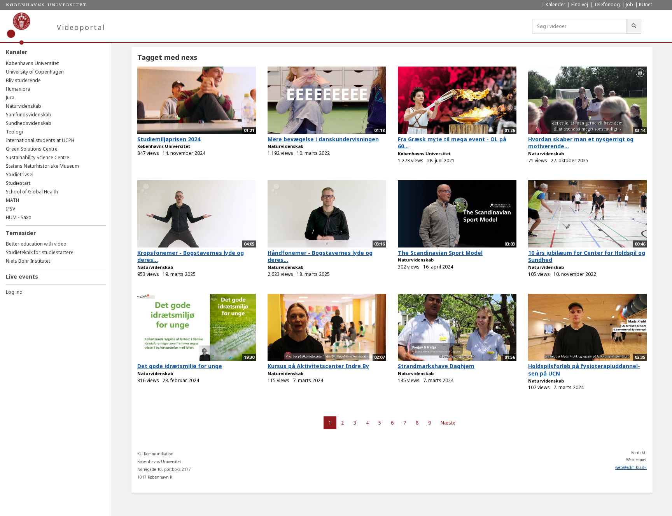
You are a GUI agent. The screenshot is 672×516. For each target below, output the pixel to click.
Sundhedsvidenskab (28, 123)
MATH (12, 200)
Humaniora (18, 89)
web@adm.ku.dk (631, 467)
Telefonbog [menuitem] (607, 4)
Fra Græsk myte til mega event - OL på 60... (452, 142)
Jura (10, 97)
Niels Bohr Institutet (28, 261)
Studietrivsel (19, 174)
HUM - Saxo (19, 217)
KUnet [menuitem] (645, 4)
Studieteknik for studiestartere (40, 252)
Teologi (14, 131)
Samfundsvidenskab (28, 114)
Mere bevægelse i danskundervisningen (323, 139)
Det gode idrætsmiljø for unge (179, 366)
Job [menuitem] (629, 4)
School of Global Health (32, 191)
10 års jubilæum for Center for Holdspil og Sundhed (586, 256)
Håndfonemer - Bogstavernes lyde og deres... (320, 256)
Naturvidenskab (23, 106)
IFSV (10, 208)
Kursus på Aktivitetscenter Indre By (318, 366)
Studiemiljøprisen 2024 (168, 139)
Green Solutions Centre (32, 149)
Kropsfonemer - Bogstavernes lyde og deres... (190, 256)
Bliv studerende (23, 80)
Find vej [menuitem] (579, 4)
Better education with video (36, 243)
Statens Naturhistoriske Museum (42, 166)
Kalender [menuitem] (555, 4)
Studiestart (18, 183)
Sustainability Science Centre (37, 157)
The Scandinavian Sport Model (440, 252)
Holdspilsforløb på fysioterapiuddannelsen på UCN (584, 369)
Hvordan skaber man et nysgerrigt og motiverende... (581, 142)
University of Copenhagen (35, 71)
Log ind (14, 292)
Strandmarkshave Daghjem (436, 366)
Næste (448, 422)
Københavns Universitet (32, 63)
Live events (22, 276)
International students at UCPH (40, 140)
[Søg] (633, 26)
